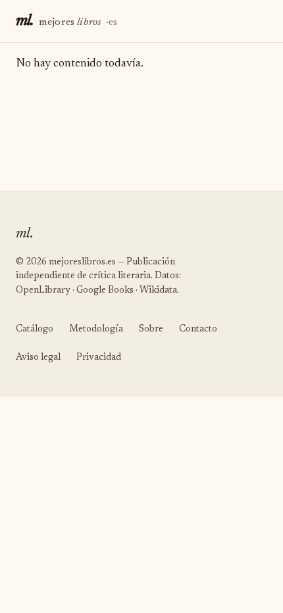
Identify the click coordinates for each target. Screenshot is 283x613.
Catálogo (34, 329)
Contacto (198, 329)
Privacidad (98, 357)
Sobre (151, 329)
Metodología (96, 329)
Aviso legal (38, 357)
